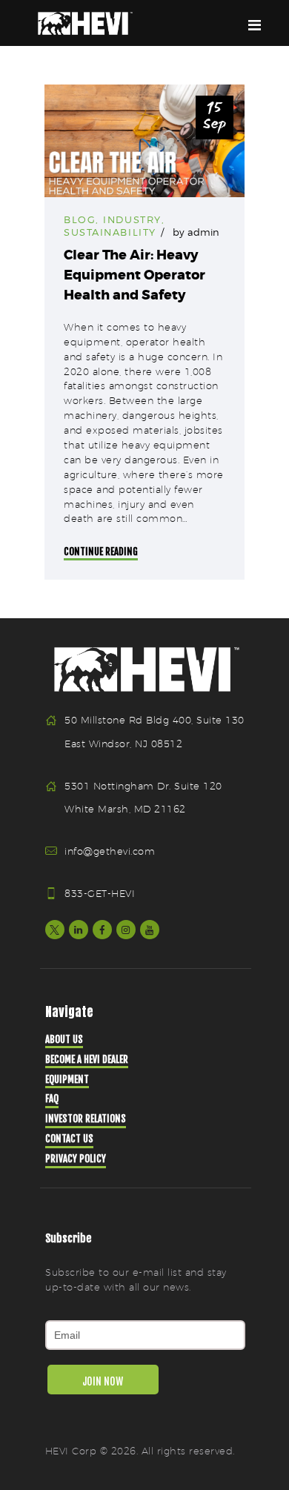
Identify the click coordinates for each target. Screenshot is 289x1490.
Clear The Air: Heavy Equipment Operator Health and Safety (134, 275)
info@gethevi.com (109, 851)
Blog (80, 219)
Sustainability (110, 232)
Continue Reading (101, 551)
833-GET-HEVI (99, 893)
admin (203, 232)
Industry (132, 219)
